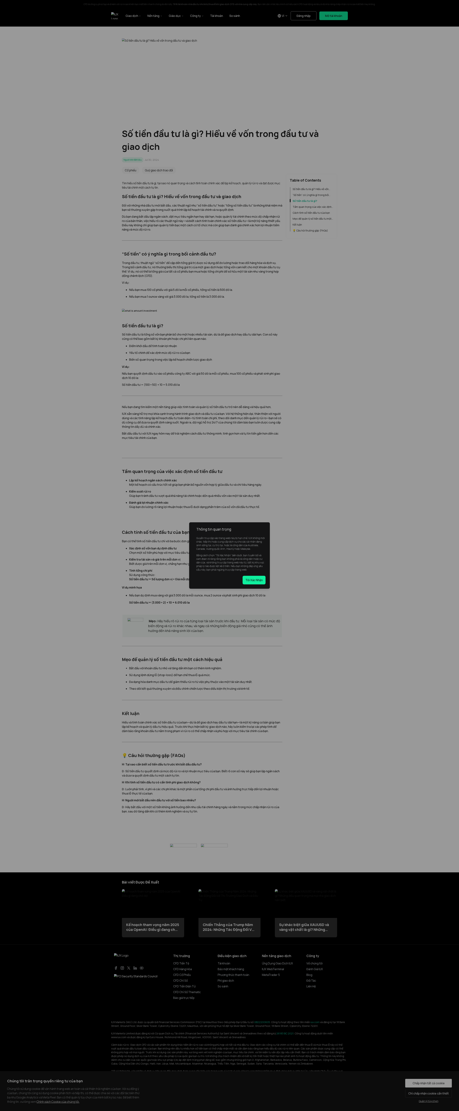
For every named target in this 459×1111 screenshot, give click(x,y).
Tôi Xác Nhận (254, 580)
